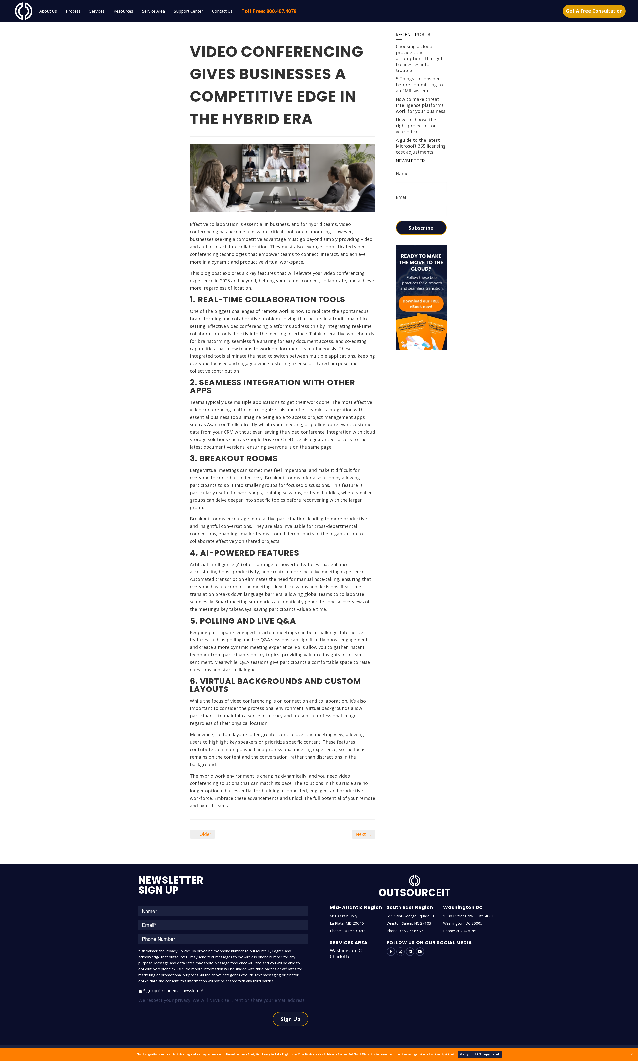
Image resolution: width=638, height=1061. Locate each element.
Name (402, 173)
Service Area (153, 11)
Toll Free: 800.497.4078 (268, 11)
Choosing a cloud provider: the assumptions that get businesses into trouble (419, 58)
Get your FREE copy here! (479, 1054)
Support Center (188, 11)
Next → (364, 834)
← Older (202, 834)
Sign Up (290, 1019)
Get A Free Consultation (594, 11)
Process (73, 11)
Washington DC (346, 950)
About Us (48, 11)
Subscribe (421, 227)
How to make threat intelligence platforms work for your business (420, 105)
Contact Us (222, 11)
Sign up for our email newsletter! (173, 990)
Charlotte (340, 956)
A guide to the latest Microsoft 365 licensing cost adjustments (421, 146)
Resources (123, 11)
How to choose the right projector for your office (416, 126)
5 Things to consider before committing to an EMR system (419, 85)
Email (401, 197)
